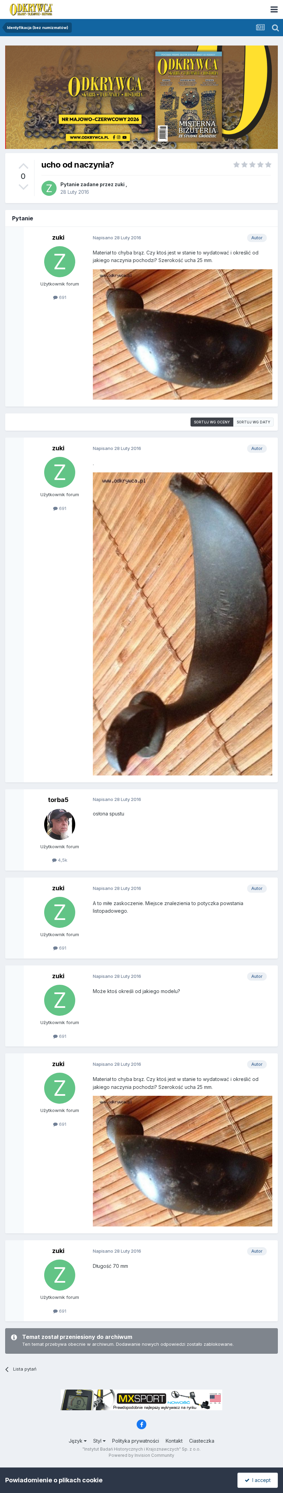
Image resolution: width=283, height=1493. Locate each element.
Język (76, 1441)
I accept (260, 1480)
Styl (98, 1441)
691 (62, 297)
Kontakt (174, 1441)
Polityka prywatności (135, 1441)
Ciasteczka (201, 1441)
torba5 (58, 799)
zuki (120, 184)
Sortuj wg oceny (212, 422)
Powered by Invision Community (141, 1455)
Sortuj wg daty (253, 422)
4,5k (62, 860)
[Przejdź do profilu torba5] (59, 824)
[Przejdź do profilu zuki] (49, 188)
